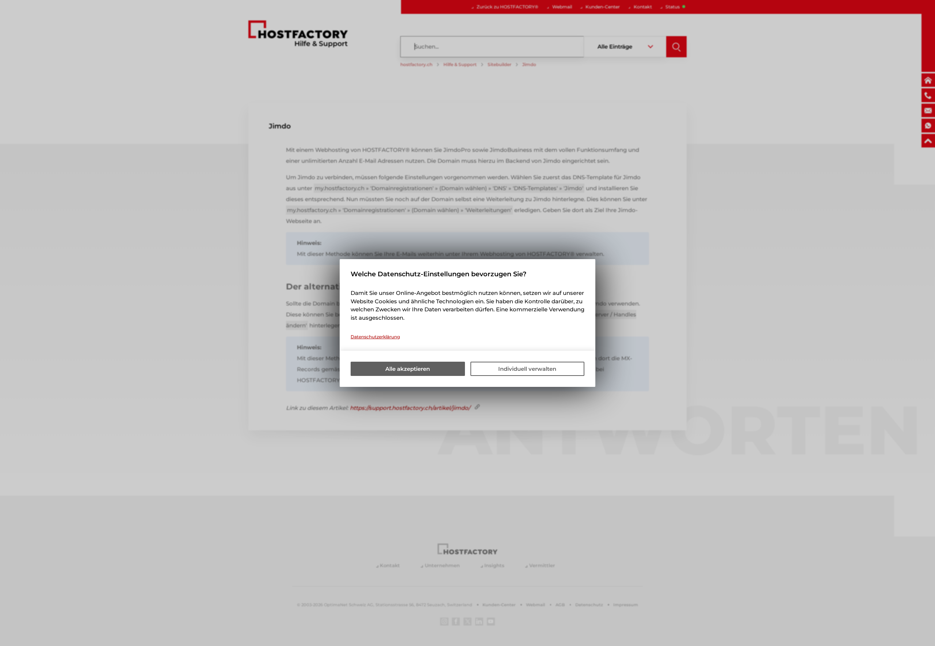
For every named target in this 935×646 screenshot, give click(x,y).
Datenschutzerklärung (375, 336)
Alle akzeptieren (407, 368)
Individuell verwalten (527, 368)
